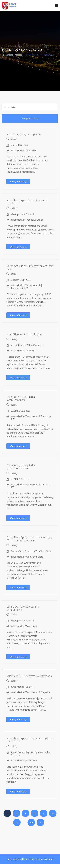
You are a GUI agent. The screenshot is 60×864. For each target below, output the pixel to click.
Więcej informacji (18, 181)
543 (31, 822)
